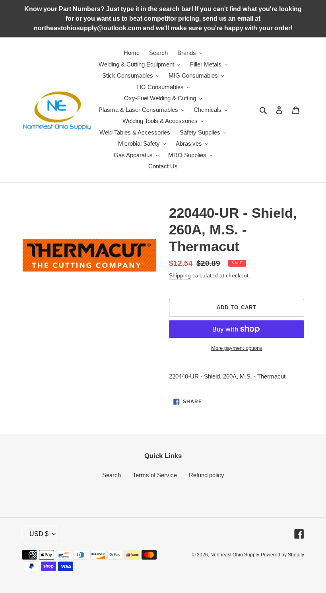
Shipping (180, 275)
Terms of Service (155, 475)
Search (111, 475)
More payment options (236, 348)
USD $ (39, 534)
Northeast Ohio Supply (234, 555)
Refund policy (206, 475)
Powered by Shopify (282, 555)
